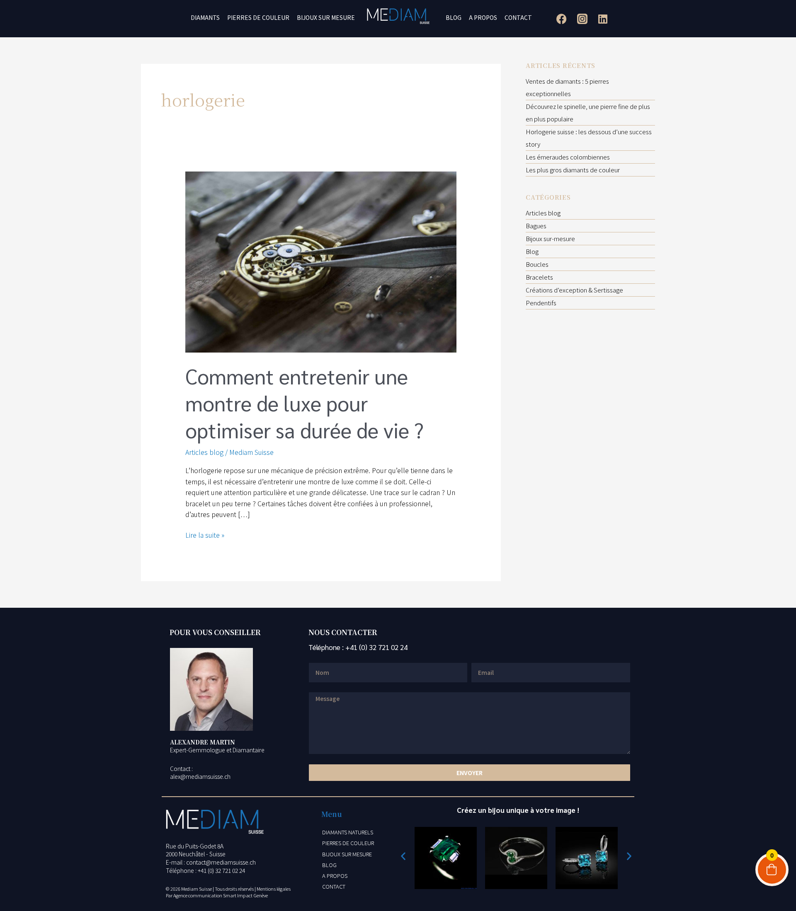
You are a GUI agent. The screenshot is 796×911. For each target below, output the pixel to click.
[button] (403, 856)
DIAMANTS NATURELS (347, 832)
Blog (532, 251)
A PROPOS (483, 17)
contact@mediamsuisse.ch (221, 862)
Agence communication (197, 895)
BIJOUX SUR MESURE (326, 17)
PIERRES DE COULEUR (258, 17)
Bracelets (539, 277)
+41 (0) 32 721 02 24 (376, 647)
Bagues (536, 225)
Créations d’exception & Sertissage (574, 289)
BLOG (453, 17)
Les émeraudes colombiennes (568, 156)
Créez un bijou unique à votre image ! (518, 809)
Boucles (537, 264)
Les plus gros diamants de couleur (573, 169)
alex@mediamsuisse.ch (200, 776)
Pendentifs (541, 302)
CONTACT (518, 17)
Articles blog (204, 452)
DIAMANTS (205, 17)
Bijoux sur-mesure (550, 238)
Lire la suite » (204, 534)
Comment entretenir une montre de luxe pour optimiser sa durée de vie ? (304, 402)
